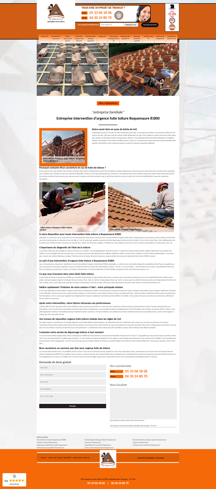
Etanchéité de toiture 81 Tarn (171, 38)
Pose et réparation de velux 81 (67, 39)
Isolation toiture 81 (148, 38)
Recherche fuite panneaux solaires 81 (90, 39)
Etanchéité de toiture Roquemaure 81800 (51, 440)
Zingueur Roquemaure (141, 442)
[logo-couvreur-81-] (108, 458)
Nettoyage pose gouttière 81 (125, 38)
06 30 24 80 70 (100, 18)
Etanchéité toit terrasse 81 (55, 38)
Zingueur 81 (102, 36)
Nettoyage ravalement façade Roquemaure (52, 445)
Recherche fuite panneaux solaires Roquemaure (149, 440)
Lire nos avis (14, 484)
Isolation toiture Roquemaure (47, 442)
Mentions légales (81, 458)
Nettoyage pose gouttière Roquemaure (50, 448)
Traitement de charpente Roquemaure (146, 445)
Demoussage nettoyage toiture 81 (113, 39)
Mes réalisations (108, 103)
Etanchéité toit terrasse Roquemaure (98, 445)
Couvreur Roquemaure (93, 442)
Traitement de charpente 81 (160, 38)
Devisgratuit (119, 15)
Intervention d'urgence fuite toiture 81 (79, 39)
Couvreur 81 (44, 36)
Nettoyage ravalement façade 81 (136, 39)
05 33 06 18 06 (100, 13)
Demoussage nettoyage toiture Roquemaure (100, 440)
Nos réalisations (150, 25)
